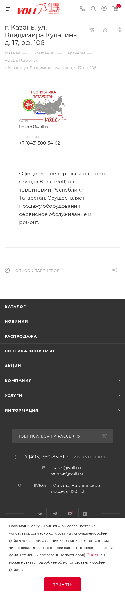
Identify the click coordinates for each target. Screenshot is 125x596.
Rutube (70, 514)
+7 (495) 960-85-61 (43, 457)
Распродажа (21, 336)
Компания (18, 380)
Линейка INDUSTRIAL (30, 351)
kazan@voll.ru (34, 127)
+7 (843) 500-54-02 (39, 143)
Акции (13, 365)
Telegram (55, 514)
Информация (22, 410)
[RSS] (105, 29)
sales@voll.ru (67, 467)
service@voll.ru (67, 473)
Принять (62, 584)
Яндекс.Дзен (84, 514)
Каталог (15, 306)
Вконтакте (40, 514)
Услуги (13, 395)
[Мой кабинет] (104, 9)
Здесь (93, 554)
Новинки (16, 321)
